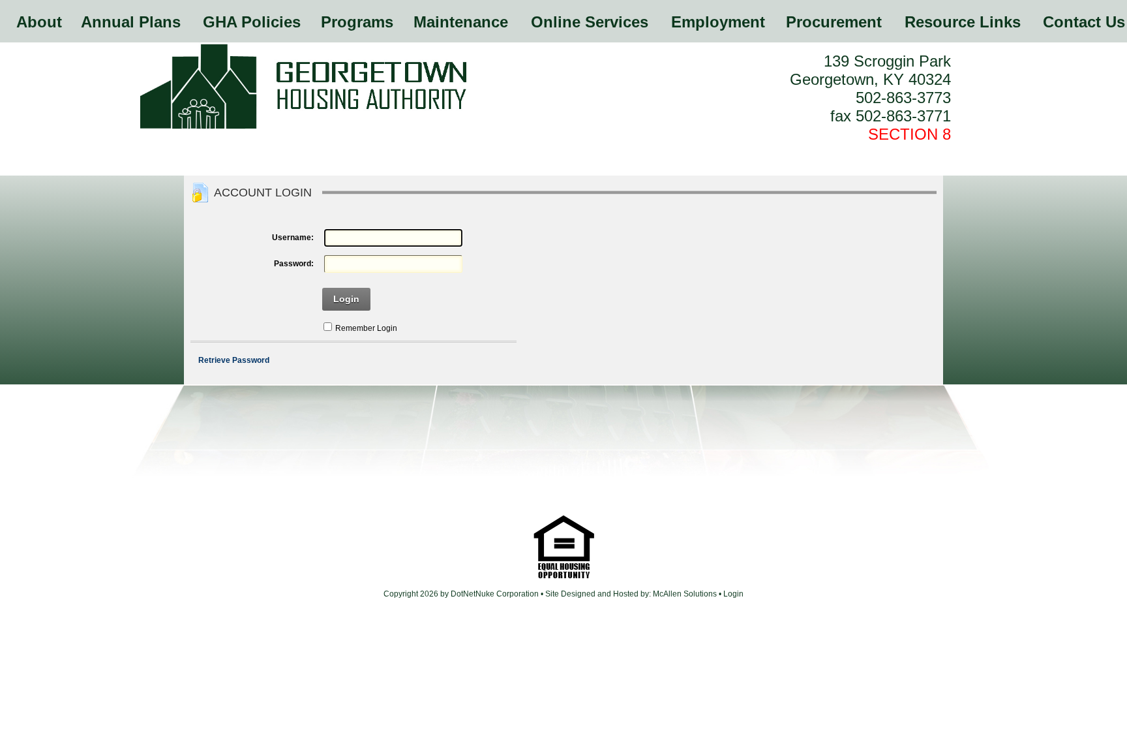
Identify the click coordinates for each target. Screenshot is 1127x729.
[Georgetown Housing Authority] (303, 127)
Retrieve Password (233, 360)
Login (346, 299)
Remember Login (366, 328)
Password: (293, 263)
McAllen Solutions (686, 593)
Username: (292, 237)
